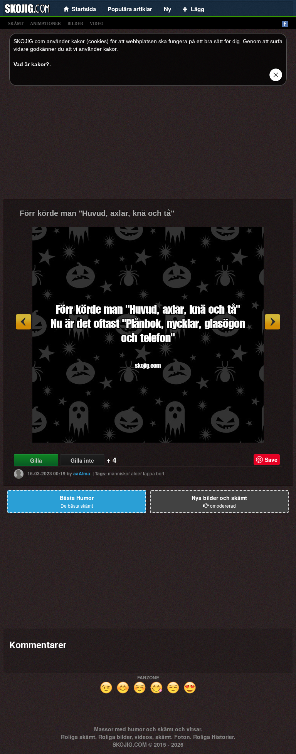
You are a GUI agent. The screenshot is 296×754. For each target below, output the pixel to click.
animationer (45, 23)
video (97, 23)
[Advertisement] (148, 145)
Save (271, 459)
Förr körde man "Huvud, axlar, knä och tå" (97, 213)
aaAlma (81, 473)
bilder (75, 23)
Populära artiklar (130, 9)
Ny (167, 9)
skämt (16, 23)
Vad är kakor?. (32, 64)
